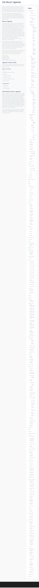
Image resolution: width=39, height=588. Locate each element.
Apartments (32, 166)
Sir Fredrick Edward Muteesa (34, 49)
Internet (31, 89)
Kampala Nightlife (31, 256)
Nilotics (32, 129)
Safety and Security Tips (32, 536)
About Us (30, 163)
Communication (33, 15)
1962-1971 (33, 398)
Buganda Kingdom (32, 93)
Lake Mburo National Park (32, 314)
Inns (30, 172)
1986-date (33, 402)
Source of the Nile (32, 293)
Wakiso (31, 235)
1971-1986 (33, 400)
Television (31, 146)
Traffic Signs (32, 538)
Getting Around (31, 247)
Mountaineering (32, 448)
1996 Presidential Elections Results (33, 59)
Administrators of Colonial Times (34, 63)
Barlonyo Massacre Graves (31, 253)
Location (29, 297)
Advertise (30, 177)
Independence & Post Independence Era (33, 76)
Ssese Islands (32, 343)
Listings (29, 295)
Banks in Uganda (31, 206)
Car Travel (31, 514)
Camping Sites (32, 168)
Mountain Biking (31, 497)
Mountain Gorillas (31, 455)
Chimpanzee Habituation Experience (32, 439)
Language (33, 127)
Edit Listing (30, 239)
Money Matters (32, 533)
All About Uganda (31, 179)
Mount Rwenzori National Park (32, 324)
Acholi (34, 131)
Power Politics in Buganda (33, 80)
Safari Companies (32, 217)
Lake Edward (32, 266)
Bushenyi (31, 227)
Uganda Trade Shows (32, 156)
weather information (17, 10)
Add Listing (30, 175)
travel (10, 10)
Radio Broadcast (31, 142)
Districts (29, 226)
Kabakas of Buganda (34, 95)
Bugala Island (32, 341)
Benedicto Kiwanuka (34, 28)
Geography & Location (32, 22)
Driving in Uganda (31, 517)
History (31, 56)
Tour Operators (31, 467)
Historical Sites (31, 250)
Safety (31, 561)
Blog (29, 181)
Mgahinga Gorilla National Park (32, 317)
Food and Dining (31, 528)
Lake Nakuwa (32, 282)
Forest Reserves (31, 242)
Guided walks (32, 494)
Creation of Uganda (33, 404)
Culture (31, 462)
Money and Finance (32, 559)
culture (22, 10)
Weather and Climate (32, 423)
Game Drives (32, 492)
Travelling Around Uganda (31, 540)
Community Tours (32, 489)
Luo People (34, 137)
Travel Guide (30, 521)
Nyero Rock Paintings (32, 290)
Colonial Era (32, 70)
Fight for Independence (33, 73)
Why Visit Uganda (31, 425)
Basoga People (32, 125)
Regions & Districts (31, 144)
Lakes (29, 259)
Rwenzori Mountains (32, 301)
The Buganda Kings (34, 99)
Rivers (29, 429)
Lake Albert (32, 261)
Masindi (31, 511)
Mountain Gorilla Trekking (31, 500)
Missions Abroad (31, 362)
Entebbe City (32, 186)
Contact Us (30, 201)
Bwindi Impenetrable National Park (32, 305)
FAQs (29, 240)
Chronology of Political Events (33, 67)
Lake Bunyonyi (32, 264)
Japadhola (34, 134)
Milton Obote (34, 38)
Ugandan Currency (31, 418)
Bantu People (32, 120)
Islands (31, 338)
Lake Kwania (32, 274)
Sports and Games (31, 433)
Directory (30, 203)
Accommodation (31, 164)
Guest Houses (32, 170)
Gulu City (31, 188)
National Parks (30, 303)
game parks (12, 31)
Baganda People (34, 123)
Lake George (32, 268)
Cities (29, 185)
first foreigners (33, 413)
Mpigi (31, 233)
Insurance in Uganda (32, 215)
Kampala (31, 192)
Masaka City (32, 194)
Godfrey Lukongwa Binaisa (34, 31)
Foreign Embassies (32, 208)
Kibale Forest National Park (32, 309)
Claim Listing (30, 199)
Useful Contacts (31, 224)
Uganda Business (31, 149)
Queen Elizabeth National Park (32, 331)
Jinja (30, 190)
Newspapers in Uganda (32, 115)
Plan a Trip (30, 354)
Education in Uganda (33, 153)
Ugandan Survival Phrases (31, 564)
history (8, 10)
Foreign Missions (31, 357)
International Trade (33, 19)
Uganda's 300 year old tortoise (34, 104)
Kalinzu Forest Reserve (32, 245)
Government (32, 24)
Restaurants (30, 427)
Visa (30, 546)
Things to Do (30, 435)
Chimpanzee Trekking (32, 486)
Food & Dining (32, 444)
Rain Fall (32, 13)
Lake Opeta (32, 284)
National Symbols (32, 377)
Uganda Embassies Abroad (32, 220)
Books (29, 183)
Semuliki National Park (32, 335)
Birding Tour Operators (32, 470)
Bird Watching (32, 436)
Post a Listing (30, 364)
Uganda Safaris (31, 574)
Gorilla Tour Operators (32, 472)
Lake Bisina (32, 263)
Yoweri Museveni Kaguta (34, 53)
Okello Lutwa (34, 41)
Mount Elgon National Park (32, 321)
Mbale (31, 196)
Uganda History (32, 396)
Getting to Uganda (31, 553)
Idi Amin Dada (34, 34)
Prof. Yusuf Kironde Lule (34, 44)
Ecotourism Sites (31, 237)
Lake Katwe (32, 272)
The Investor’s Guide (32, 394)
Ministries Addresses (31, 359)
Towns (29, 507)
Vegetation (31, 161)
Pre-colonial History (32, 84)
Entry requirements (32, 526)
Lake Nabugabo (31, 280)
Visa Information (32, 567)
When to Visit (32, 569)
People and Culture (32, 390)
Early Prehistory (33, 407)
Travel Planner (31, 548)
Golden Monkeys (31, 453)
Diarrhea (32, 556)
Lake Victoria (32, 286)
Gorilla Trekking (31, 446)
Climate (31, 12)
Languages (32, 382)
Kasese (31, 229)
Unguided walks (31, 503)
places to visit (15, 16)
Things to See (30, 450)
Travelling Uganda (31, 544)
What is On (30, 576)
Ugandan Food (32, 420)
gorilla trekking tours (15, 110)
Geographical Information (32, 373)
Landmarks (30, 288)
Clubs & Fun (32, 442)
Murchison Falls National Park (32, 327)
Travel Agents (30, 519)
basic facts (4, 10)
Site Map (29, 431)
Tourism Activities (31, 479)
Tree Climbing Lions (32, 458)
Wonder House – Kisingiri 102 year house (34, 110)
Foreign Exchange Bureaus (31, 211)
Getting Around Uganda (32, 550)
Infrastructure (32, 87)
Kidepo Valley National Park (32, 312)
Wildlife (31, 465)
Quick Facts (30, 366)
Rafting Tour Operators (32, 475)
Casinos (31, 257)
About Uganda (31, 10)
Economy (31, 17)
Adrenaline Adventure (32, 481)
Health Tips (32, 555)
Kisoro (31, 231)
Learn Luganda (32, 384)
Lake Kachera (32, 270)
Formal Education (31, 370)
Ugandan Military (31, 159)
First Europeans (33, 410)
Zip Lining (31, 505)
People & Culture (31, 118)
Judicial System (31, 380)
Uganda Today (32, 151)
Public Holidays (32, 139)
